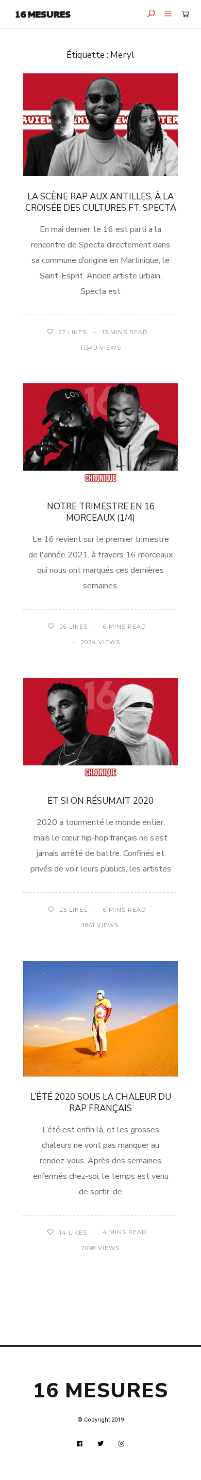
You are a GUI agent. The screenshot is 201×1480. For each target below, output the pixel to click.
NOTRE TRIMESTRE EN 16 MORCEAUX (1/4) (101, 512)
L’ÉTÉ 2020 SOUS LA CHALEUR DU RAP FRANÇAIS (100, 1102)
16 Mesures (43, 13)
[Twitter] (100, 1444)
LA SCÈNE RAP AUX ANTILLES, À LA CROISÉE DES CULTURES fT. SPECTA (100, 202)
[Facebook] (80, 1444)
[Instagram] (122, 1444)
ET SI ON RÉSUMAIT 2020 (100, 801)
